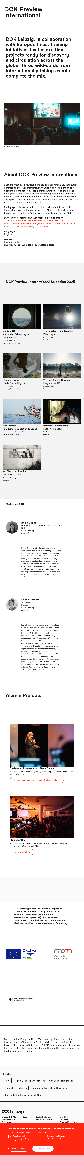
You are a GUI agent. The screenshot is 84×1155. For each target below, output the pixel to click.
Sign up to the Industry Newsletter (22, 1095)
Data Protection (66, 1119)
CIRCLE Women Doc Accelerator (26, 220)
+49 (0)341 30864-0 (44, 1119)
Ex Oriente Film (25, 226)
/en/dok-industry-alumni (42, 755)
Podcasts (9, 1088)
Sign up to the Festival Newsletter (50, 1088)
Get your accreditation (61, 1080)
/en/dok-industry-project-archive (42, 825)
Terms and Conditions (68, 1122)
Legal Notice (65, 1117)
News (7, 1080)
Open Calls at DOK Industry (30, 1080)
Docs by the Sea (54, 220)
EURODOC (10, 226)
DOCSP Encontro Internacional (20, 223)
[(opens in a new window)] (21, 954)
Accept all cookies (43, 1149)
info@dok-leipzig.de (43, 1117)
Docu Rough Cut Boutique (52, 223)
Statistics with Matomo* (56, 1136)
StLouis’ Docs (41, 226)
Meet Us (23, 1088)
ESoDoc (71, 223)
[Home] (13, 1113)
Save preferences (18, 1149)
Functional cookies (20, 1136)
